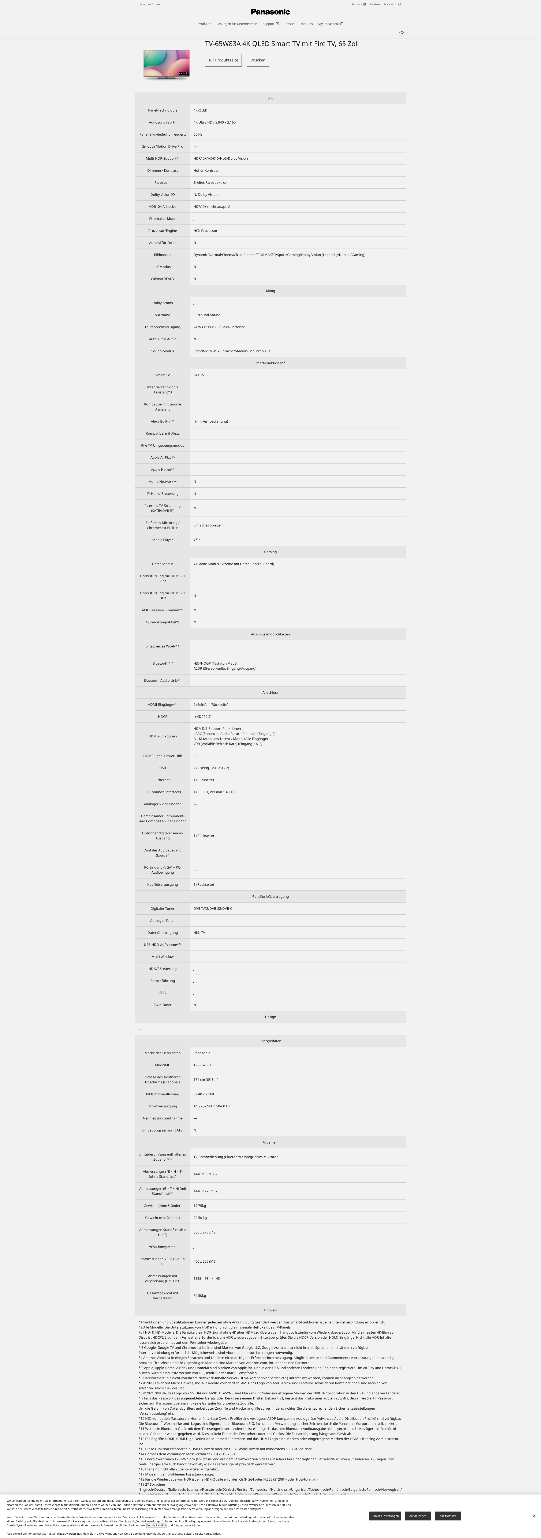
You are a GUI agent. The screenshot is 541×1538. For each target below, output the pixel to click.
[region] (270, 1516)
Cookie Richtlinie (156, 1525)
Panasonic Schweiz (150, 4)
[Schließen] (534, 1515)
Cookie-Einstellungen (385, 1516)
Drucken (257, 60)
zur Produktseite (223, 60)
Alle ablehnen (418, 1516)
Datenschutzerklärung (188, 1525)
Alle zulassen (448, 1516)
